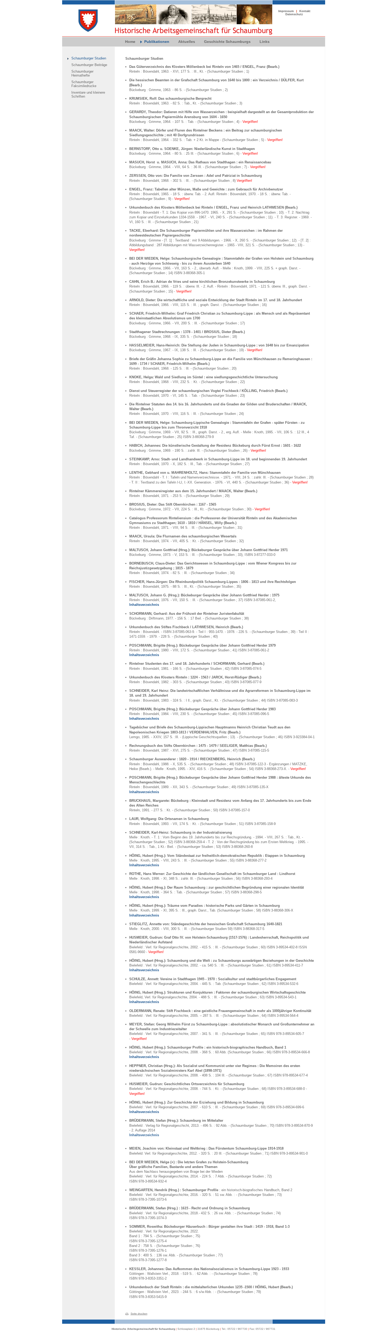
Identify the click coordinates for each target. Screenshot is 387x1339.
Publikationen (156, 41)
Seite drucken (139, 1313)
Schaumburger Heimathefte (82, 73)
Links (265, 41)
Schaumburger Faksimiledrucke (83, 84)
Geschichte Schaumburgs (227, 41)
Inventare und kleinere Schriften (88, 94)
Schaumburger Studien (88, 58)
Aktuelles (186, 41)
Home (130, 41)
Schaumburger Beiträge (89, 65)
